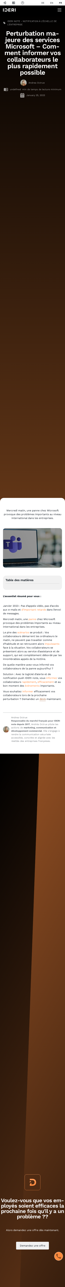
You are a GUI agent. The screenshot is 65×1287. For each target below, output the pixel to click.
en (51, 3)
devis (43, 699)
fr (60, 3)
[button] (59, 10)
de (42, 3)
